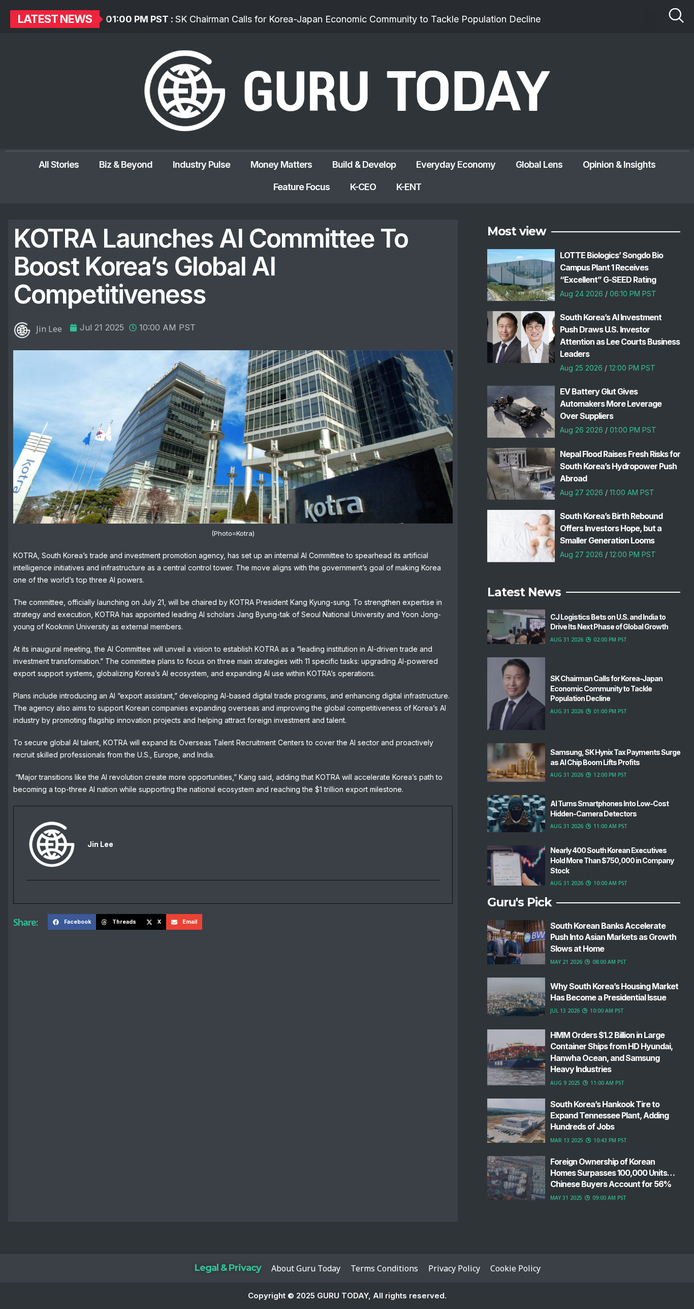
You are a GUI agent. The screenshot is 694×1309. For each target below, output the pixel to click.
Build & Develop (364, 164)
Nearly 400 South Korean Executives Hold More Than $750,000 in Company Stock (612, 860)
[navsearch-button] (676, 18)
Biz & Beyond (125, 164)
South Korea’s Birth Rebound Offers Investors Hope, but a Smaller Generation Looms (611, 528)
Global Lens (539, 164)
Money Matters (281, 164)
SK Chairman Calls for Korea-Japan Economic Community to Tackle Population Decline (323, 19)
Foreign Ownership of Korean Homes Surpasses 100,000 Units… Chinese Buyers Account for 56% (612, 1173)
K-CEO (363, 186)
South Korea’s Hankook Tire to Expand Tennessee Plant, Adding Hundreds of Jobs (609, 1115)
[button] (72, 922)
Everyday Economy (455, 164)
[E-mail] (32, 898)
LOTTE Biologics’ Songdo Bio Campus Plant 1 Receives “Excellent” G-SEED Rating (611, 267)
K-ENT (408, 186)
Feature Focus (301, 186)
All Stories (59, 164)
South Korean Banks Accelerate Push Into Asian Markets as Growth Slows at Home (613, 937)
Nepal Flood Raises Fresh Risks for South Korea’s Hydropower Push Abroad (620, 466)
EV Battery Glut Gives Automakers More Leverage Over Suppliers (610, 403)
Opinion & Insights (619, 164)
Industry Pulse (201, 164)
